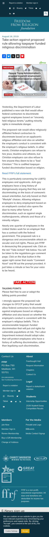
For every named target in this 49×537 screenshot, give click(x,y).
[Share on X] (13, 56)
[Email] (14, 13)
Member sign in (32, 3)
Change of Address (10, 442)
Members (7, 420)
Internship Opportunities (36, 401)
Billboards (30, 429)
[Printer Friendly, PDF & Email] (42, 62)
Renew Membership (10, 434)
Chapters (30, 370)
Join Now (5, 425)
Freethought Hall (33, 361)
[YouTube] (36, 8)
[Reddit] (40, 8)
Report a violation (16, 3)
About (29, 356)
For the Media (33, 420)
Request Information (35, 366)
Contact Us (7, 356)
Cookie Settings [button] (11, 531)
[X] (26, 8)
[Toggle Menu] (3, 3)
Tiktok (31, 8)
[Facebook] (10, 8)
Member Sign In (8, 429)
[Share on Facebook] (4, 56)
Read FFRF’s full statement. (16, 173)
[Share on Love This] (22, 56)
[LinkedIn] (10, 13)
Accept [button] (25, 531)
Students (31, 397)
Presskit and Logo (33, 425)
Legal (29, 382)
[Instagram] (14, 8)
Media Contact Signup (35, 434)
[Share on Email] (18, 56)
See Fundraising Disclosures (12, 380)
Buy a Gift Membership (12, 438)
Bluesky (20, 8)
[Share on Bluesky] (9, 56)
